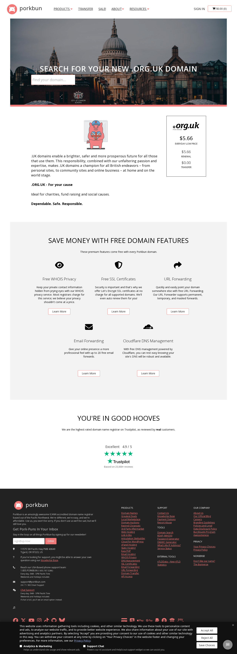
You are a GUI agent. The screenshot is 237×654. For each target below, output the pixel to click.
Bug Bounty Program (204, 532)
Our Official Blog (202, 516)
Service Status (164, 548)
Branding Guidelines (204, 522)
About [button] (116, 9)
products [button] (62, 9)
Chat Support (27, 590)
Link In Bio (126, 535)
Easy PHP (126, 551)
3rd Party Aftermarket (132, 528)
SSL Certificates (129, 563)
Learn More (59, 311)
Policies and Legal (202, 525)
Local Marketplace (130, 519)
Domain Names (129, 513)
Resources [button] (138, 9)
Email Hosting (128, 554)
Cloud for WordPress (132, 541)
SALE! (102, 9)
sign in (199, 9)
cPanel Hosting (129, 544)
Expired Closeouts (130, 525)
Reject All (207, 638)
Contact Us (163, 513)
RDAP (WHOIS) (164, 535)
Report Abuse (164, 522)
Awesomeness (201, 535)
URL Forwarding (129, 570)
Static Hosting (128, 547)
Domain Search (165, 532)
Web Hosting (128, 532)
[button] (14, 608)
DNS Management (130, 560)
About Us (198, 513)
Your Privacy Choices (204, 546)
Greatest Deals (129, 516)
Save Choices (207, 645)
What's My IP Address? (169, 545)
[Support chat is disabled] (228, 645)
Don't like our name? (204, 561)
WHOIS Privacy (128, 557)
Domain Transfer (130, 573)
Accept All (207, 630)
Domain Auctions (130, 522)
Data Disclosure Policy (205, 528)
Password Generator (168, 538)
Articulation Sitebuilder (133, 538)
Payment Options (166, 519)
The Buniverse (200, 564)
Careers (197, 519)
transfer (85, 9)
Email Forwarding (130, 567)
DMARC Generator (167, 542)
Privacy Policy (82, 640)
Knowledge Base (49, 560)
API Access (126, 576)
